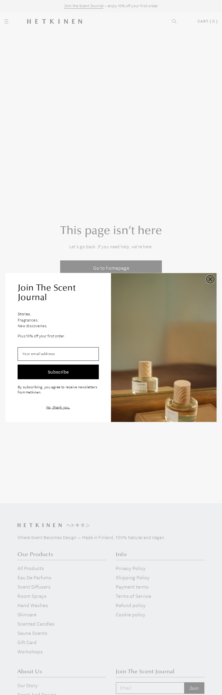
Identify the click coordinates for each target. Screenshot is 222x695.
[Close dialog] (210, 279)
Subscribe (58, 372)
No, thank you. (58, 407)
